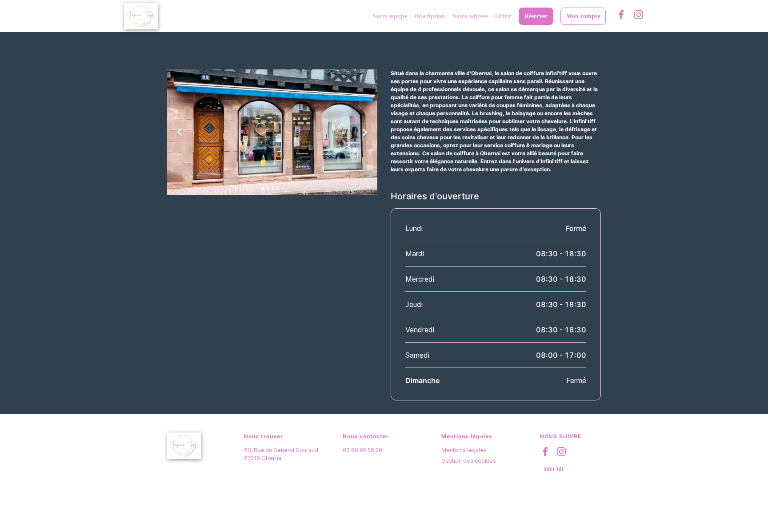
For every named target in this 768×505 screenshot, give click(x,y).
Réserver (536, 16)
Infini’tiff (554, 468)
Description (429, 16)
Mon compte (583, 16)
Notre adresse (470, 16)
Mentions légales (464, 450)
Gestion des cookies (468, 460)
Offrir (503, 16)
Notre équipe (389, 16)
